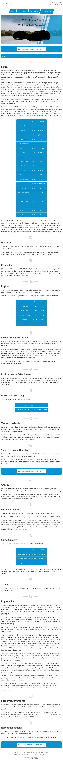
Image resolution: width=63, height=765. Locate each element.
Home (13, 11)
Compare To (34, 11)
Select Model (22, 11)
